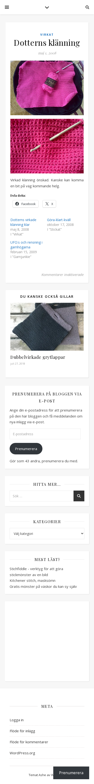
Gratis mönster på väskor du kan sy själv (43, 586)
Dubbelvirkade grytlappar (37, 357)
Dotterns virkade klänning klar (23, 222)
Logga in (17, 719)
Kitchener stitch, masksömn (32, 580)
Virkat (47, 35)
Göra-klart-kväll (59, 219)
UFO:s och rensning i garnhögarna (26, 244)
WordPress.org (22, 752)
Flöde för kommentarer (29, 741)
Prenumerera (26, 448)
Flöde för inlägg (22, 730)
